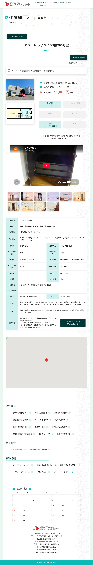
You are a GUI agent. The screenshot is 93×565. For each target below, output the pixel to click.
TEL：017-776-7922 (38, 536)
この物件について (73, 322)
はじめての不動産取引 (68, 465)
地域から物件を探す (20, 413)
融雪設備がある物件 (20, 420)
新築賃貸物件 (60, 420)
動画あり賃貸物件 (60, 413)
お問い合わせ (41, 472)
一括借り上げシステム (21, 472)
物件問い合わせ (79, 57)
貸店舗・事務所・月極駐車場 (22, 434)
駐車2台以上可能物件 (59, 427)
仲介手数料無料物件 (20, 427)
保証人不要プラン (64, 434)
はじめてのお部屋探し (44, 465)
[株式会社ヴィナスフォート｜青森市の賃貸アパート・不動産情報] (17, 4)
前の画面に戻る (17, 36)
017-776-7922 (42, 5)
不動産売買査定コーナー (38, 449)
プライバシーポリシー (61, 472)
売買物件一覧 (18, 449)
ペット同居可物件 (41, 420)
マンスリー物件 (44, 434)
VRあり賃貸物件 (41, 413)
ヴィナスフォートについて (21, 465)
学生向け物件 (40, 427)
